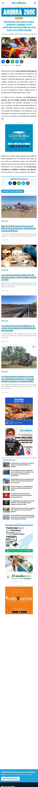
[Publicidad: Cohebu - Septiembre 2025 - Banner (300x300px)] (19, 151)
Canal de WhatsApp (11, 778)
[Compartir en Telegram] (17, 61)
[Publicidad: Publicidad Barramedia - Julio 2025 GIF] (19, 552)
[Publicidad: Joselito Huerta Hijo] (19, 424)
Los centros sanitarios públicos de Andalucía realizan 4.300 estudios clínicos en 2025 (19, 277)
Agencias (18, 65)
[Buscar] (35, 3)
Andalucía (19, 18)
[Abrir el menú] (3, 3)
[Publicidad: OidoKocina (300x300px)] (19, 614)
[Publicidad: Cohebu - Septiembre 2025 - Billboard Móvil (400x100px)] (19, 16)
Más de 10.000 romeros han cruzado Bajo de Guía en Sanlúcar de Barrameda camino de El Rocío (18, 228)
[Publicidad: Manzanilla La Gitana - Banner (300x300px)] (19, 582)
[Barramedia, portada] (19, 3)
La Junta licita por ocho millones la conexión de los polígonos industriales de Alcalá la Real (18, 328)
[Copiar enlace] (21, 61)
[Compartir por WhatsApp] (12, 61)
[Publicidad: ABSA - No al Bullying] (19, 455)
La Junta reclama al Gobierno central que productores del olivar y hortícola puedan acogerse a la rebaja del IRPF (17, 378)
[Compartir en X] (8, 61)
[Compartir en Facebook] (3, 61)
